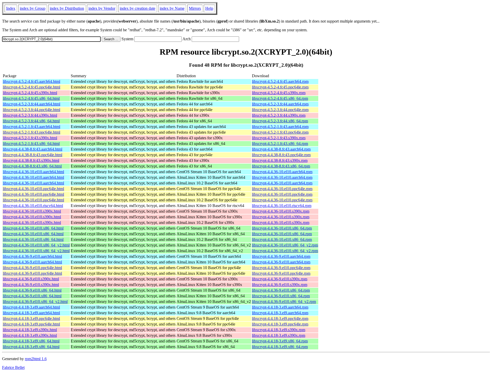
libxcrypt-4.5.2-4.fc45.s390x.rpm (278, 93)
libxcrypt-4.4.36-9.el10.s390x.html (31, 279)
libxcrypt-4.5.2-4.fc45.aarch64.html (31, 81)
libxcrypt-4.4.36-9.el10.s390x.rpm (279, 279)
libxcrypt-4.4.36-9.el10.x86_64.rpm (281, 290)
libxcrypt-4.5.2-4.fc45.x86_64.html (31, 98)
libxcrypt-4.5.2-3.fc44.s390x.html (30, 115)
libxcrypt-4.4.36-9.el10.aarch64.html (32, 256)
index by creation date (137, 8)
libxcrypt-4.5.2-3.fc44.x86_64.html (31, 121)
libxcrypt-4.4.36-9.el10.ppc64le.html (32, 267)
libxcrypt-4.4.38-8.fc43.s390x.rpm (280, 160)
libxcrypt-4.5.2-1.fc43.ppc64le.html (31, 132)
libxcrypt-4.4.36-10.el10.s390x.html (32, 211)
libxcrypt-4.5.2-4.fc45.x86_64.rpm (280, 98)
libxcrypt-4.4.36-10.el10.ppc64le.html (33, 188)
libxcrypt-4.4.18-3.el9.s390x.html (30, 330)
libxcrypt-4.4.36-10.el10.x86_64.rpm (282, 228)
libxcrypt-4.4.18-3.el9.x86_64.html (31, 341)
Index (10, 8)
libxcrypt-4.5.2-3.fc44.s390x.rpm (278, 115)
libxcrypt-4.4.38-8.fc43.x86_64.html (32, 166)
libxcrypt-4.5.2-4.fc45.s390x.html (30, 93)
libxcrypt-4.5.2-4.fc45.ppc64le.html (31, 87)
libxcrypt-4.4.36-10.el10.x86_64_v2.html (36, 245)
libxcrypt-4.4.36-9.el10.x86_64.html (32, 290)
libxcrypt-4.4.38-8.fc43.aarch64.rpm (281, 149)
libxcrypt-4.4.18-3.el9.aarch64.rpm (280, 307)
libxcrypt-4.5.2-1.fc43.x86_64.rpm (280, 143)
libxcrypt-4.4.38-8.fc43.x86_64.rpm (281, 166)
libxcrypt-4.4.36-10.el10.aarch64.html (33, 172)
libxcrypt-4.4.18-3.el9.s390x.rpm (278, 330)
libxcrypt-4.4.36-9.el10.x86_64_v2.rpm (284, 301)
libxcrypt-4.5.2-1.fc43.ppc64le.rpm (280, 132)
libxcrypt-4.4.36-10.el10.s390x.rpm (280, 211)
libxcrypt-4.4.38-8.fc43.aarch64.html (32, 149)
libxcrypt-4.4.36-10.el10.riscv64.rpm (281, 205)
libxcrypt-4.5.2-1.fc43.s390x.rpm (278, 138)
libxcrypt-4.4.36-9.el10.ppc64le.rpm (281, 267)
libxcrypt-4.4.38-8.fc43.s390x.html (31, 160)
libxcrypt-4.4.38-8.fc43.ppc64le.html (32, 155)
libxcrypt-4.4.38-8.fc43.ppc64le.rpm (281, 155)
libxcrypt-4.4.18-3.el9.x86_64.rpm (280, 341)
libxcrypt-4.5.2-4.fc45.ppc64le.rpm (280, 87)
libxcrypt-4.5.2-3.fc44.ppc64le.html (31, 109)
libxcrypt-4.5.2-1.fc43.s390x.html (30, 138)
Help (209, 8)
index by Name (172, 8)
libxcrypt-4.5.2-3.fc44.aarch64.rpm (280, 104)
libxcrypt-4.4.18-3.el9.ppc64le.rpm (280, 318)
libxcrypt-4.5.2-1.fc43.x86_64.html (31, 143)
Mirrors (195, 8)
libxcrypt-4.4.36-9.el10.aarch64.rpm (281, 256)
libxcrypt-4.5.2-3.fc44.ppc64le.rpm (280, 109)
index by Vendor (101, 8)
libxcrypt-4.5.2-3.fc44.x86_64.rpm (280, 121)
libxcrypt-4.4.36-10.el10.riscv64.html (33, 205)
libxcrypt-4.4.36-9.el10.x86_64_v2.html (35, 301)
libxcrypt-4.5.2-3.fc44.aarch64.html (31, 104)
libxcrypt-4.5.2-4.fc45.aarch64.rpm (280, 81)
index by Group (32, 8)
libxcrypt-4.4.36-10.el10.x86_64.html (33, 228)
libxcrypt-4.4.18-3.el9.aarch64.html (31, 307)
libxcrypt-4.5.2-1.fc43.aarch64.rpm (280, 126)
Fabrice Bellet (13, 367)
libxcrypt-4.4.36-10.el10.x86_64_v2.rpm (285, 245)
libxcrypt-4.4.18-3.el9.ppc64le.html (31, 318)
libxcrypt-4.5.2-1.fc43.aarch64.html (31, 126)
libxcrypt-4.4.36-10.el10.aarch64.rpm (282, 172)
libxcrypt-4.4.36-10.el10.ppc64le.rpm (282, 188)
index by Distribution (67, 8)
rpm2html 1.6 (36, 359)
